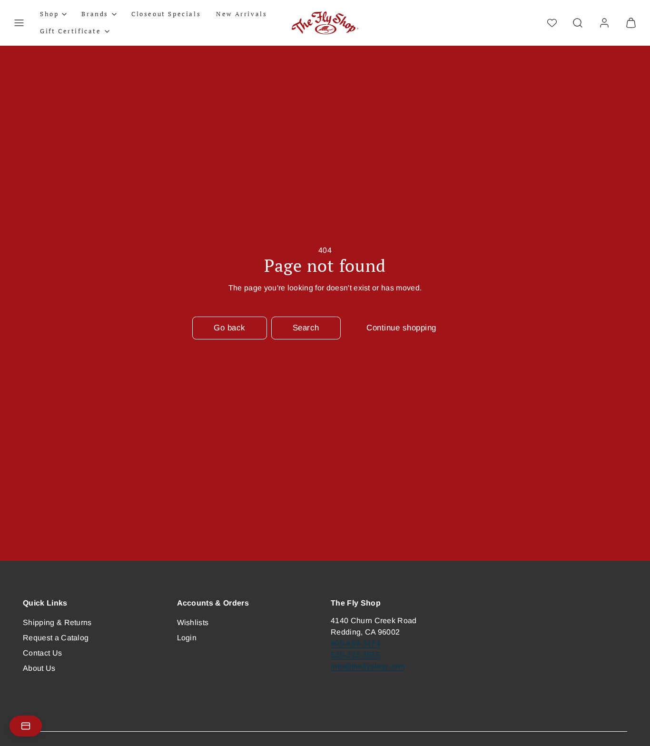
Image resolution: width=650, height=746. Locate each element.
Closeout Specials (166, 14)
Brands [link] (94, 14)
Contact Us (42, 653)
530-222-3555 (355, 655)
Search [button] (306, 327)
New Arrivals (241, 14)
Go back (230, 327)
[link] (604, 22)
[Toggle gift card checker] (26, 726)
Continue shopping (401, 327)
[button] (19, 22)
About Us (39, 668)
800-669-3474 (355, 643)
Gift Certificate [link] (70, 31)
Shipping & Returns (57, 622)
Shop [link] (49, 14)
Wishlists (193, 622)
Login (187, 638)
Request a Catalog (56, 638)
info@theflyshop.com (367, 666)
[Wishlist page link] (552, 23)
